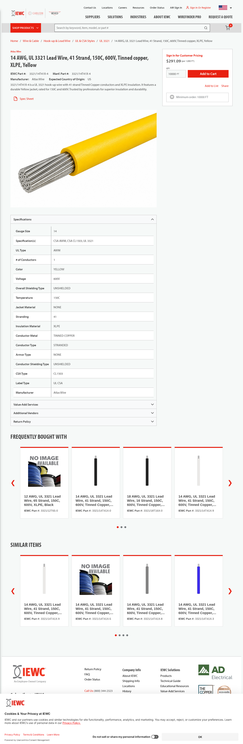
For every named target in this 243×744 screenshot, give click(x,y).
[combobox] (224, 7)
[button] (224, 7)
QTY (168, 68)
